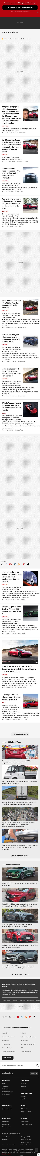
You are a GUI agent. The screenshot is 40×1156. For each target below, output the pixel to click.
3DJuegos (23, 1083)
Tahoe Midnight (7, 1048)
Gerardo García (11, 327)
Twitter (1, 564)
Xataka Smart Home (7, 1091)
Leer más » (15, 131)
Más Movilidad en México (19, 856)
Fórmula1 (22, 1000)
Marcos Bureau (11, 599)
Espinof (23, 1099)
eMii (22, 1048)
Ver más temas (7, 1058)
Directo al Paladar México (9, 1145)
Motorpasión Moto (26, 1111)
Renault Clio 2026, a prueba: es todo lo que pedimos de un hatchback (19, 884)
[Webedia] (8, 1074)
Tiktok (28, 564)
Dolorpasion (30, 1000)
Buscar (37, 1065)
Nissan (16, 39)
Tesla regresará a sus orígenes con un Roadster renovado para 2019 (12, 697)
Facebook (6, 564)
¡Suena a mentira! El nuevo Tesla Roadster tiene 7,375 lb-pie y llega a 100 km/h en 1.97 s (19, 669)
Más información (6, 1154)
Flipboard (23, 564)
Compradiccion (6, 1127)
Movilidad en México (13, 742)
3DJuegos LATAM (25, 1137)
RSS (19, 564)
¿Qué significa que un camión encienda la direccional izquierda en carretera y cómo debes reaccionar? (19, 803)
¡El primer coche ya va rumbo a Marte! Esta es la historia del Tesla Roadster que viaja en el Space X (12, 577)
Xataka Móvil (5, 1086)
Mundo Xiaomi (6, 1094)
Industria (5, 126)
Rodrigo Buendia (11, 362)
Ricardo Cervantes (12, 161)
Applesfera (5, 1089)
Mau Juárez (9, 192)
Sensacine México (26, 1139)
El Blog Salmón (25, 1121)
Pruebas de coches (12, 865)
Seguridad (5, 1040)
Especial (15, 1000)
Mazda (29, 39)
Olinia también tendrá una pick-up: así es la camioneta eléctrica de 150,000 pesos (19, 782)
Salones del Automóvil (28, 1037)
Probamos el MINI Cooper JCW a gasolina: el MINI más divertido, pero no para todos (20, 946)
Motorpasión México (26, 1145)
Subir (33, 1073)
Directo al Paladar (7, 1109)
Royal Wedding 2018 (8, 1051)
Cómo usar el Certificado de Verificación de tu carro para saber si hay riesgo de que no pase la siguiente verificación (20, 847)
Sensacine (23, 1096)
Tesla (22, 39)
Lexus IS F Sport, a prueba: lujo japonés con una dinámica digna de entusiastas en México (17, 926)
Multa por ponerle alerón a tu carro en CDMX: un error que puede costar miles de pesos (19, 762)
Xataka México (6, 1137)
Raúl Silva (9, 226)
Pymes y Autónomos (26, 1124)
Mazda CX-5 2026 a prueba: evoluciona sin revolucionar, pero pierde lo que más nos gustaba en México (19, 905)
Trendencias (5, 1121)
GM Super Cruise (26, 1051)
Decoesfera (5, 1124)
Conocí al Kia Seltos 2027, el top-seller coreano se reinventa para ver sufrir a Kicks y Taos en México (18, 967)
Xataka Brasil (5, 1139)
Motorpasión (24, 1109)
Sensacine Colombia (26, 1142)
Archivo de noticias (21, 734)
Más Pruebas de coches (19, 974)
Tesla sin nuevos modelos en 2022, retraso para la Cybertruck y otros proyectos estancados (11, 173)
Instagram (14, 564)
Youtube (10, 564)
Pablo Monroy (10, 133)
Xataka (4, 1083)
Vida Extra (23, 1086)
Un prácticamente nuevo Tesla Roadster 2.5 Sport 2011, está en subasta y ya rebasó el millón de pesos (11, 203)
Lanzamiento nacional (28, 1044)
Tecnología (24, 1040)
